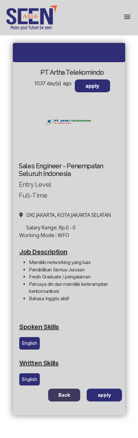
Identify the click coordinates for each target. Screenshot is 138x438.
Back (64, 395)
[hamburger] (127, 17)
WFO (63, 235)
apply (92, 86)
